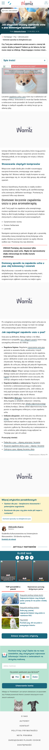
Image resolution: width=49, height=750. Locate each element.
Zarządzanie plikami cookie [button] (24, 740)
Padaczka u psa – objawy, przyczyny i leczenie (22, 442)
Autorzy (24, 721)
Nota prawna (24, 735)
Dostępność (24, 745)
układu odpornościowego (36, 404)
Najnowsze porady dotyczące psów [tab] (36, 588)
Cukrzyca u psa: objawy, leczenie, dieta (19, 449)
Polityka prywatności (24, 730)
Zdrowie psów (23, 37)
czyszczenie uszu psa (36, 347)
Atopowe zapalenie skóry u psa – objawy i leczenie (24, 446)
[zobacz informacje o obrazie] (46, 10)
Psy (15, 37)
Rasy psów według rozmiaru (29, 607)
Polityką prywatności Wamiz (14, 694)
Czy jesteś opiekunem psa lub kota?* (24, 672)
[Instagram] (27, 558)
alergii (6, 419)
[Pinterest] (32, 558)
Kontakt (24, 726)
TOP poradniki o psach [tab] (13, 588)
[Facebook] (17, 558)
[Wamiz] (28, 3)
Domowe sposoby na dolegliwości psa (17, 40)
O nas (24, 716)
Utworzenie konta (24, 685)
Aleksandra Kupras (20, 31)
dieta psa (18, 398)
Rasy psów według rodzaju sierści (31, 595)
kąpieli (6, 377)
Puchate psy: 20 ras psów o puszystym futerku (31, 624)
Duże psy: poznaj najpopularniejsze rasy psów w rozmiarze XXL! (32, 613)
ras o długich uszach (28, 340)
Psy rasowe (24, 620)
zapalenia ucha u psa (17, 97)
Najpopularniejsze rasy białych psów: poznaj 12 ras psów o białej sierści (33, 600)
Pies (17, 677)
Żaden (35, 677)
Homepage (8, 37)
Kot (27, 677)
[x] (22, 558)
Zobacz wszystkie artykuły (24, 636)
